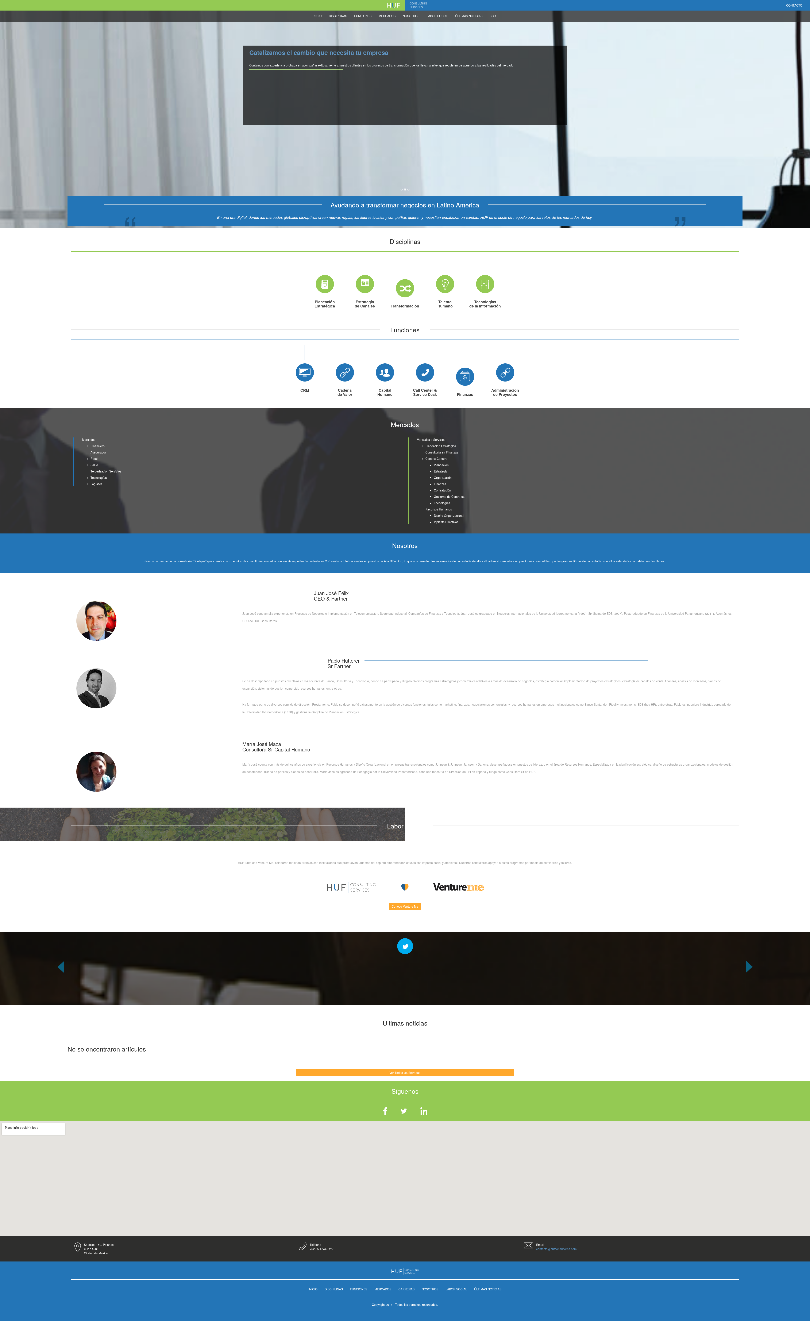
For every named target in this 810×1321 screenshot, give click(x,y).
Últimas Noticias (468, 16)
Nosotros (411, 16)
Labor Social (437, 16)
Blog (494, 16)
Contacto (794, 5)
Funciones (362, 16)
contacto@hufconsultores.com (556, 1249)
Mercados (387, 16)
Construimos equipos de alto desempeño (309, 52)
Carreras (406, 1289)
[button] (61, 983)
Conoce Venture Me (405, 906)
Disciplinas (338, 16)
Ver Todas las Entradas (404, 1073)
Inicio (317, 16)
